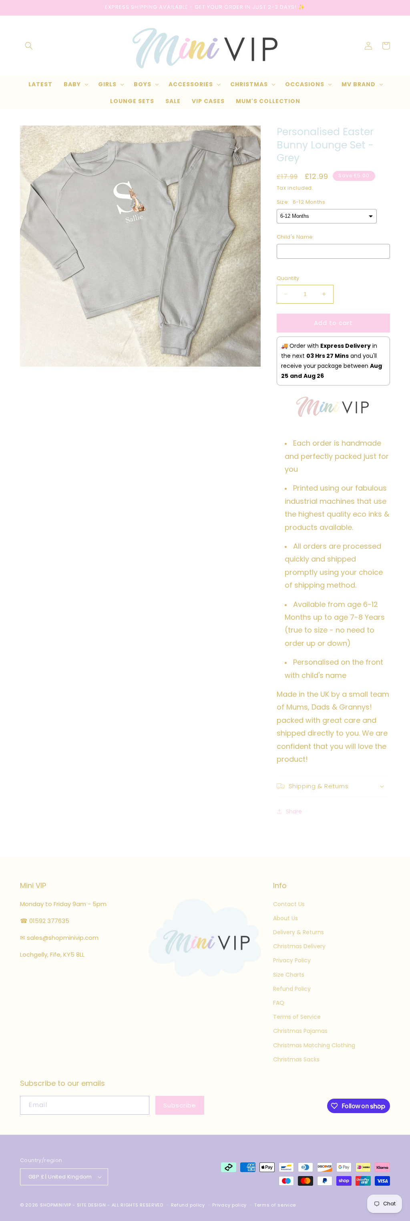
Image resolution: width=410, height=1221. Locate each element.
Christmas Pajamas (300, 1031)
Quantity (288, 278)
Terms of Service (297, 1017)
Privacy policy (229, 1205)
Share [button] (294, 811)
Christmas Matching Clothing (314, 1045)
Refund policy (188, 1205)
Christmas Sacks (296, 1059)
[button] (29, 46)
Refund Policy (292, 989)
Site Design (91, 1205)
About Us (285, 918)
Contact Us (289, 904)
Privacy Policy (292, 960)
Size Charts (288, 975)
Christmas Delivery (299, 946)
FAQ (278, 1003)
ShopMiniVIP (55, 1205)
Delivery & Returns (298, 932)
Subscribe (179, 1105)
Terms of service (275, 1205)
